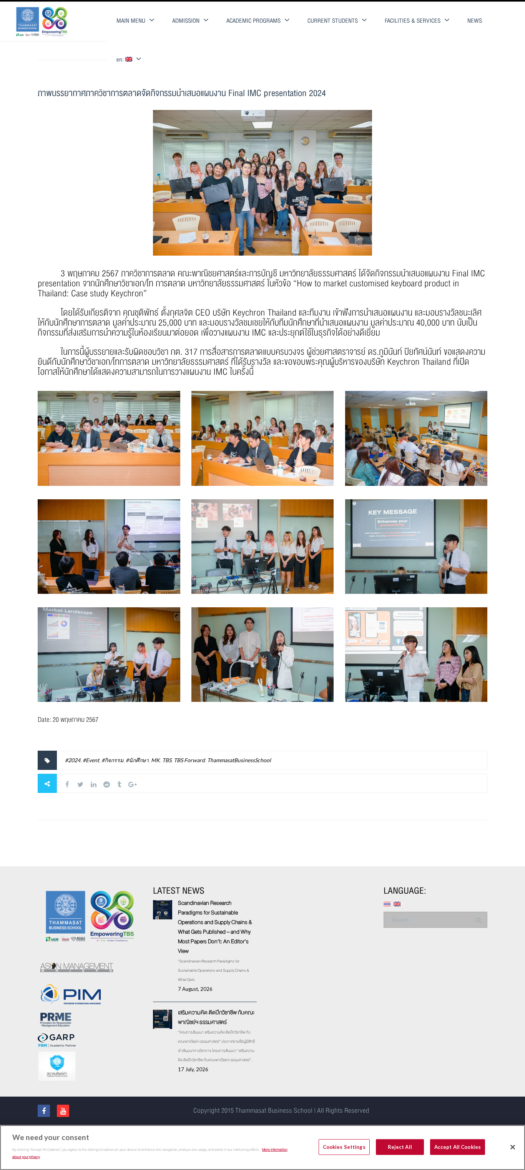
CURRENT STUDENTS (332, 21)
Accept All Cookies (457, 1146)
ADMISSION (185, 21)
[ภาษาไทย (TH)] (387, 903)
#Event (91, 760)
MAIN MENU (130, 21)
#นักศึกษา (137, 760)
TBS (166, 760)
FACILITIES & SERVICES (412, 21)
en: (120, 60)
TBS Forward (189, 760)
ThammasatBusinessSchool (239, 760)
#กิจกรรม (112, 760)
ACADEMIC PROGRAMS (253, 21)
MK (155, 760)
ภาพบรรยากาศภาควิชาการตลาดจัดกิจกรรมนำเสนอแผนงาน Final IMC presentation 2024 (182, 93)
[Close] (512, 1146)
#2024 (72, 760)
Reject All (400, 1146)
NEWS (474, 21)
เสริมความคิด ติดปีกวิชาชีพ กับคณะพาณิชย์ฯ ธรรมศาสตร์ (216, 1017)
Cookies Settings (344, 1146)
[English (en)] (397, 903)
